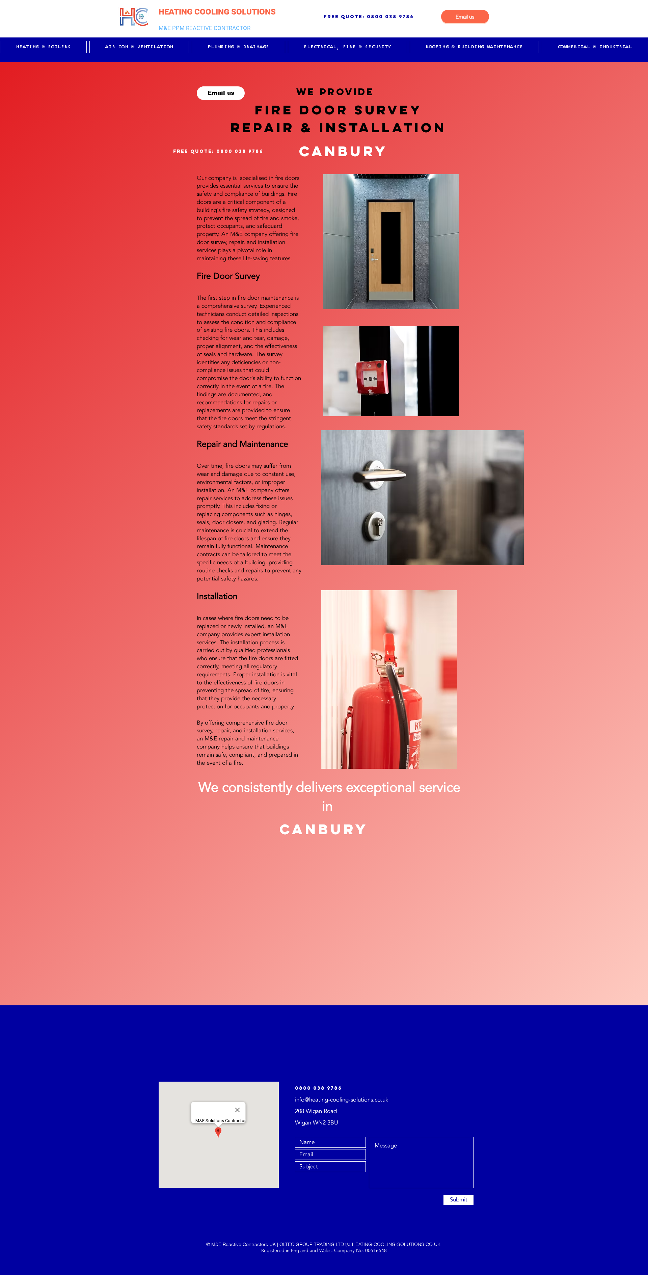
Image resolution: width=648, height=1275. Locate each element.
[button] (43, 47)
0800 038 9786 (390, 17)
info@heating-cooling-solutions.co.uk (341, 1100)
